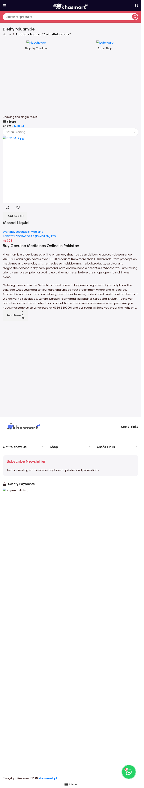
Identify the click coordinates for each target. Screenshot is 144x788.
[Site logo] (70, 5)
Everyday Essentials (16, 232)
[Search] (135, 17)
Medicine (37, 232)
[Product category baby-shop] (105, 46)
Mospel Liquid (16, 222)
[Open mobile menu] (4, 5)
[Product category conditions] (36, 46)
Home (7, 34)
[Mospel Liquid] (36, 169)
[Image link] (22, 427)
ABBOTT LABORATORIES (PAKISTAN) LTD (29, 236)
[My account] (136, 5)
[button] (15, 216)
